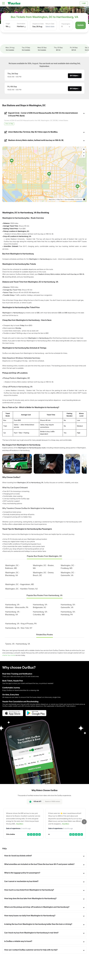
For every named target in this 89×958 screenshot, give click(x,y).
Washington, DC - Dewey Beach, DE (43, 574)
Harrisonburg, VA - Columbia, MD (40, 613)
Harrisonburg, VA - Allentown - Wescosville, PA (16, 606)
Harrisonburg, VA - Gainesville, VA (68, 606)
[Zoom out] (84, 152)
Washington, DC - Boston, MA (43, 566)
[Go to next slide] (84, 821)
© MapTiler (59, 199)
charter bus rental (8, 655)
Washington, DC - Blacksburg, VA (12, 574)
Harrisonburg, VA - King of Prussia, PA (21, 624)
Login (84, 3)
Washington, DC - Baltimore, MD (12, 566)
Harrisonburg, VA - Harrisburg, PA (68, 613)
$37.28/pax (74, 75)
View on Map (9, 123)
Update (80, 25)
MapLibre (52, 199)
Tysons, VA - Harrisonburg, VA (17, 644)
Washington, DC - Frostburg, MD (68, 566)
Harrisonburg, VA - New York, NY (18, 628)
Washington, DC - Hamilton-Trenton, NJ (21, 589)
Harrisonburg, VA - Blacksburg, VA (12, 613)
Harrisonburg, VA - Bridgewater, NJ (40, 606)
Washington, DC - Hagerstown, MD (19, 584)
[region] (44, 174)
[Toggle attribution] (84, 199)
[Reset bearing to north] (84, 156)
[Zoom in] (84, 149)
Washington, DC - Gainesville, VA (68, 574)
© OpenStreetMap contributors (72, 199)
